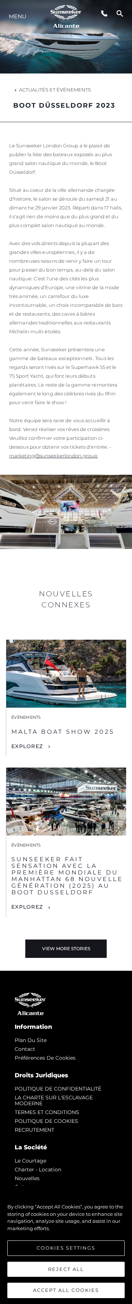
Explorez (27, 746)
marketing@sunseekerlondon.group (53, 456)
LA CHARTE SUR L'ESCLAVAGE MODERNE (54, 1100)
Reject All (66, 1269)
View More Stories (66, 948)
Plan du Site (31, 1040)
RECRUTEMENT (34, 1130)
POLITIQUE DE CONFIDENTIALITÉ (58, 1088)
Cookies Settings (66, 1248)
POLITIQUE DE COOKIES (46, 1121)
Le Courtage (30, 1160)
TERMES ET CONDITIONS (47, 1112)
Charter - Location (38, 1169)
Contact (25, 1049)
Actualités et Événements (55, 90)
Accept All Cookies (66, 1290)
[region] (66, 1245)
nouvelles (27, 1178)
